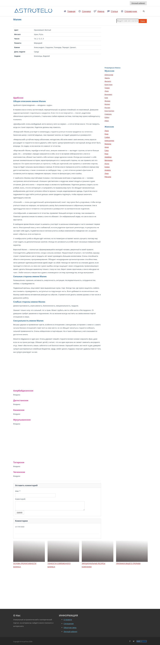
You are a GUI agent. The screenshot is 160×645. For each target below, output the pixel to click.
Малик (107, 104)
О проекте (68, 619)
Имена (100, 11)
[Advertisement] (57, 77)
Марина (108, 144)
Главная (71, 11)
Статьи (114, 11)
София (107, 137)
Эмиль (107, 78)
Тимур (107, 88)
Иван (107, 121)
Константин (109, 111)
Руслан (107, 107)
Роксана (108, 177)
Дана (107, 131)
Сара (107, 150)
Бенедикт (108, 94)
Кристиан (108, 84)
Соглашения (69, 623)
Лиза (107, 173)
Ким (106, 98)
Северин (108, 114)
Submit (19, 512)
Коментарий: (20, 499)
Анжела (108, 170)
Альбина (108, 157)
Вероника (108, 160)
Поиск (142, 21)
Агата (107, 163)
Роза (106, 154)
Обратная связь (70, 627)
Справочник (131, 11)
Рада (106, 134)
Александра (109, 140)
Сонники (86, 11)
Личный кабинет (138, 3)
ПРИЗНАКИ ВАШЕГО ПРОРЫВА (128, 563)
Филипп (108, 81)
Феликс (107, 101)
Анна (107, 147)
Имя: (17, 491)
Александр (109, 75)
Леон (107, 91)
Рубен (107, 117)
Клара (107, 167)
